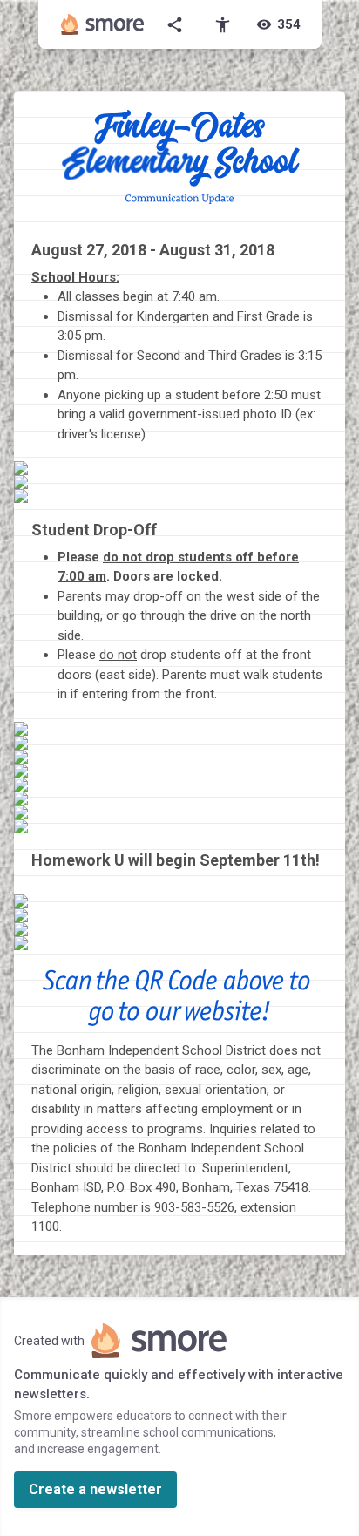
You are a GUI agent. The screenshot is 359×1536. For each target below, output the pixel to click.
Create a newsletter (95, 1489)
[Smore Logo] (102, 24)
